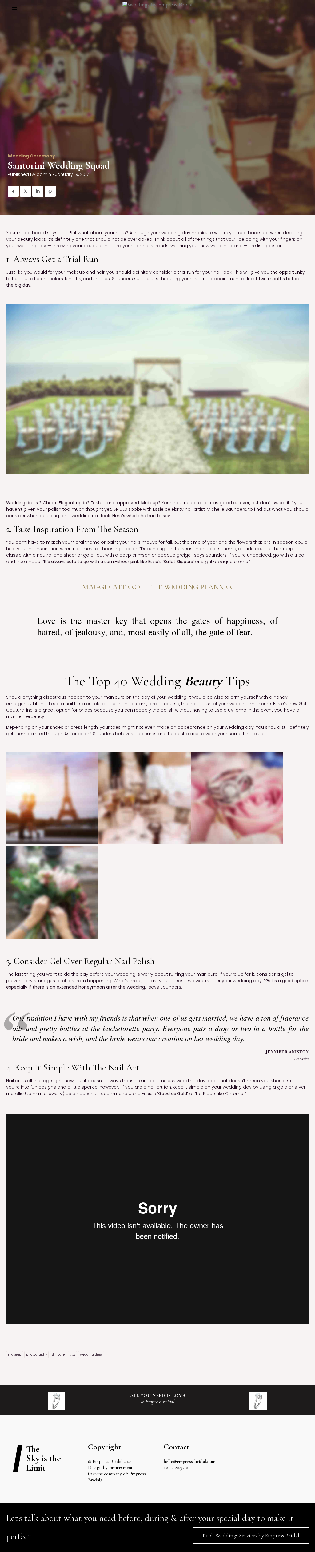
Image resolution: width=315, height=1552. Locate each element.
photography (36, 1354)
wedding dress (91, 1354)
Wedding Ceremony (31, 156)
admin (44, 174)
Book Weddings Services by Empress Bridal (250, 1535)
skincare (58, 1354)
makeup (14, 1354)
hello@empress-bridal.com (190, 1461)
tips (72, 1354)
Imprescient (121, 1467)
